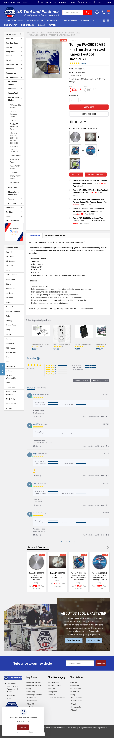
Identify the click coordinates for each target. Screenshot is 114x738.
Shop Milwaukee (70, 21)
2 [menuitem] (69, 542)
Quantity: (73, 95)
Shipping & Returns (34, 695)
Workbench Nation (35, 21)
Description (34, 236)
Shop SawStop (10, 25)
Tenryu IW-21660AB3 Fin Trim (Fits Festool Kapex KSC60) (57, 575)
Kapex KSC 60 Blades (15, 160)
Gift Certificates (12, 220)
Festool (9, 47)
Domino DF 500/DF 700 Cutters (14, 126)
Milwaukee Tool (12, 64)
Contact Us (94, 640)
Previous (103, 547)
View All (9, 408)
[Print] (81, 122)
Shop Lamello (87, 21)
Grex (7, 357)
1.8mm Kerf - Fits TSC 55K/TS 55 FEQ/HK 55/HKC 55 (14, 138)
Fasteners (10, 208)
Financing (31, 691)
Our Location (32, 701)
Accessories (11, 73)
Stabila (8, 284)
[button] (14, 232)
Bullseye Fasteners (13, 311)
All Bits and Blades (12, 83)
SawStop (9, 298)
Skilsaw (9, 371)
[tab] (31, 388)
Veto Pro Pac (11, 403)
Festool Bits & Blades (13, 98)
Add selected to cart (96, 174)
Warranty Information (55, 236)
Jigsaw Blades (15, 156)
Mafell (8, 60)
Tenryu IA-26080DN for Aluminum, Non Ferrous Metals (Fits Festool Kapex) (78, 576)
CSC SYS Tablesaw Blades (13, 113)
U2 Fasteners (11, 261)
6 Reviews (82, 63)
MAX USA (9, 307)
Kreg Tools (10, 52)
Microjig (9, 320)
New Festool (11, 39)
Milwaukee (12, 89)
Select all (76, 174)
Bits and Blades (12, 77)
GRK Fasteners (11, 275)
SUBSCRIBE (101, 663)
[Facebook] (71, 122)
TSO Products (11, 348)
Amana (8, 302)
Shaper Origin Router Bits (13, 193)
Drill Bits (13, 120)
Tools (8, 216)
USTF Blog (53, 25)
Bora (8, 382)
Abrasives (10, 69)
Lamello (9, 56)
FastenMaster (11, 352)
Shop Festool (53, 21)
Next (107, 547)
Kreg (8, 270)
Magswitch (10, 343)
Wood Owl (12, 203)
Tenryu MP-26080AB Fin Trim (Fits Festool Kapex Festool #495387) (36, 576)
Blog (29, 688)
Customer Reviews (34, 682)
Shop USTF (31, 704)
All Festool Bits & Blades (15, 106)
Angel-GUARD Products (11, 393)
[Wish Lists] (98, 12)
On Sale (41, 25)
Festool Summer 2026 (13, 21)
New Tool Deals (12, 43)
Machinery (10, 212)
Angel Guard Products (57, 698)
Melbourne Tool (11, 366)
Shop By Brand (27, 25)
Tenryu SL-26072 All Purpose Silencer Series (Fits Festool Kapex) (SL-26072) (99, 576)
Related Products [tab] (38, 547)
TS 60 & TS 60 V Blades (15, 177)
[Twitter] (85, 122)
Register (108, 2)
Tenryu (11, 199)
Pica (7, 362)
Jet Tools (9, 293)
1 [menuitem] (66, 542)
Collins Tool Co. (11, 387)
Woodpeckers (11, 279)
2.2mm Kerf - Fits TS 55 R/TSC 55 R (14, 149)
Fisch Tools (12, 187)
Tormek (9, 339)
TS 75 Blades (14, 182)
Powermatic (10, 288)
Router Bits (14, 172)
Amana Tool (13, 93)
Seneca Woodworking (11, 376)
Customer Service (34, 685)
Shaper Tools (11, 325)
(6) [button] (55, 365)
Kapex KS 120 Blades (15, 167)
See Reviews (73, 640)
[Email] (76, 122)
